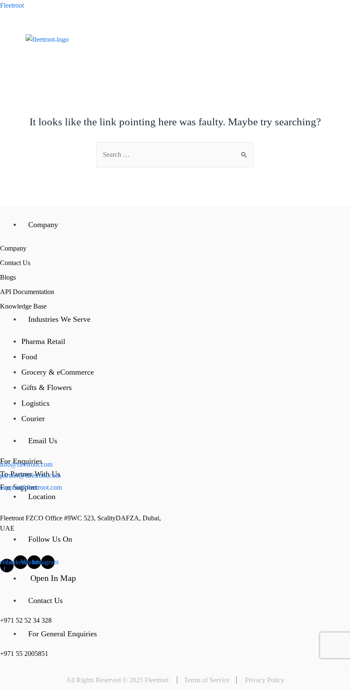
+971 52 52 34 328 (26, 620)
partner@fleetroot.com (30, 475)
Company (13, 248)
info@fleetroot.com (26, 464)
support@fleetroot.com (31, 487)
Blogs (8, 277)
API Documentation (27, 291)
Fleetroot (12, 5)
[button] (250, 67)
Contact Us (15, 262)
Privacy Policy (264, 680)
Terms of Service (207, 680)
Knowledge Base (23, 306)
